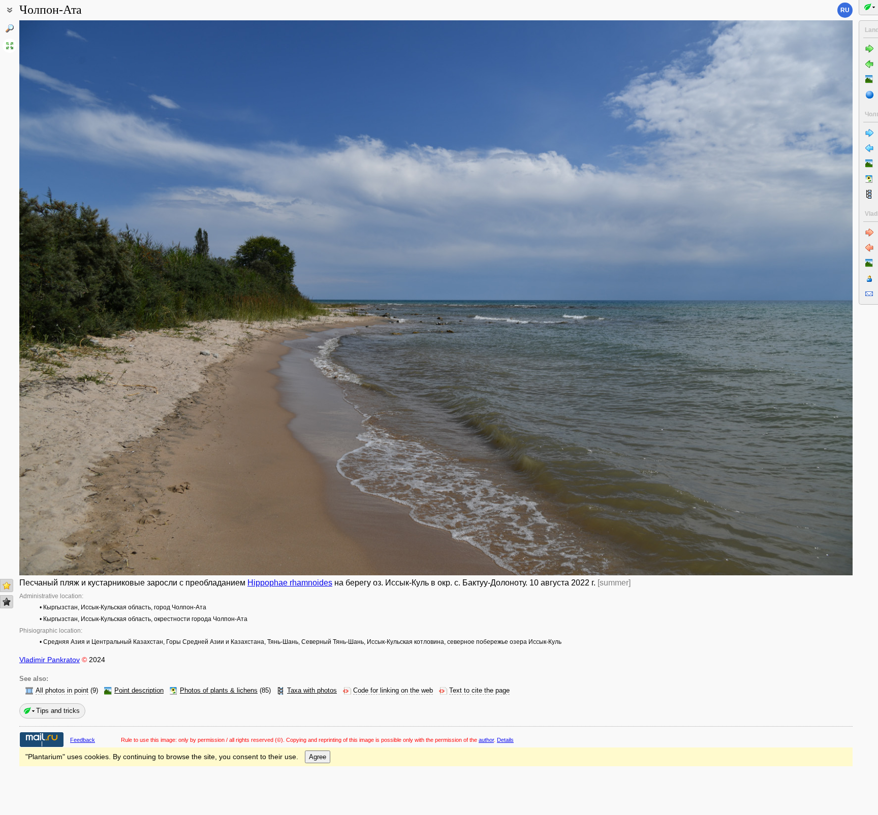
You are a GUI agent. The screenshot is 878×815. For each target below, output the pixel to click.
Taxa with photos (312, 690)
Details (505, 740)
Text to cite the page (479, 690)
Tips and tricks (58, 710)
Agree (317, 757)
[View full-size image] (10, 46)
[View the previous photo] (105, 297)
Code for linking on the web (393, 690)
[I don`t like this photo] (6, 601)
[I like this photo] (6, 585)
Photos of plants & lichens (219, 690)
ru (845, 10)
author (486, 740)
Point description (139, 690)
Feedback (82, 740)
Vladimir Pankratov (49, 660)
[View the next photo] (766, 297)
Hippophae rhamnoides (289, 582)
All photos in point (62, 690)
